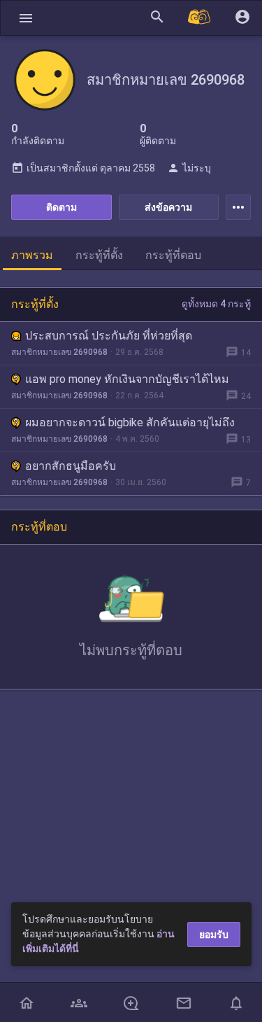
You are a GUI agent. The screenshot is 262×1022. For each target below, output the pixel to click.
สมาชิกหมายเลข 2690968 (59, 352)
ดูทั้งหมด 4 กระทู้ (216, 304)
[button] (26, 18)
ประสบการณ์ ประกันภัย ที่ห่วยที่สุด (108, 335)
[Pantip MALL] (200, 18)
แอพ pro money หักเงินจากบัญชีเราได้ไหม (127, 379)
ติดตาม (61, 207)
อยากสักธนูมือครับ (70, 465)
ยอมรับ (213, 934)
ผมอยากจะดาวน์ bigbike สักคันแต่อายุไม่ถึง (130, 422)
